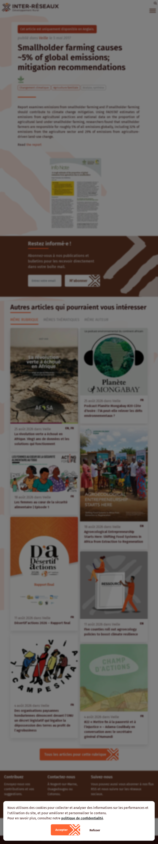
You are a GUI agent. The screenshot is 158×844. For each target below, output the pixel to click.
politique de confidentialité (82, 818)
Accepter (61, 830)
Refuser (94, 830)
